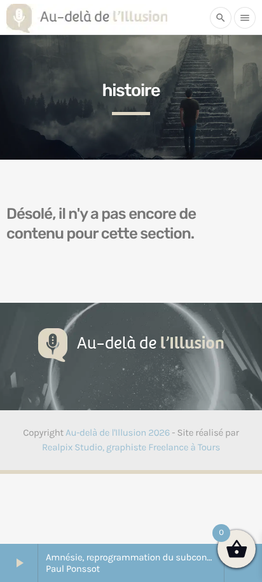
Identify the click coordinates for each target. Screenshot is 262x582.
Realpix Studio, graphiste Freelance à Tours (131, 447)
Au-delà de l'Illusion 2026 (118, 432)
